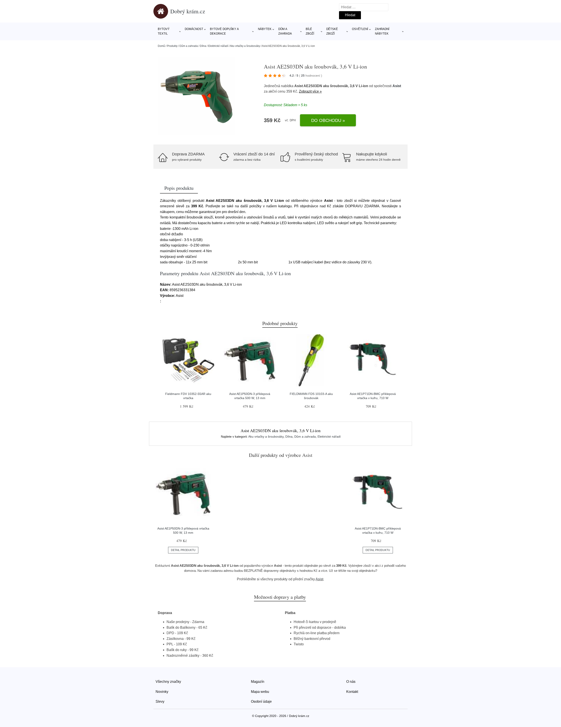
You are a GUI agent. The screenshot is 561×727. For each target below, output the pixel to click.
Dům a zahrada (285, 31)
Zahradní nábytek (382, 31)
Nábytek (265, 29)
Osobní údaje (261, 701)
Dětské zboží (332, 31)
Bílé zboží (310, 31)
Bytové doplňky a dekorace (224, 31)
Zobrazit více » (310, 91)
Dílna (203, 46)
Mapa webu (260, 692)
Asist (396, 86)
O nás (350, 681)
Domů (161, 46)
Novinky (162, 692)
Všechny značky (168, 681)
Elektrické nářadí (218, 46)
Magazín (257, 681)
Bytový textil (164, 31)
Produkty (172, 46)
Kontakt (352, 692)
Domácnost (194, 29)
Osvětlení (360, 29)
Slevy (160, 701)
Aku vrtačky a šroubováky (245, 46)
